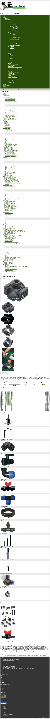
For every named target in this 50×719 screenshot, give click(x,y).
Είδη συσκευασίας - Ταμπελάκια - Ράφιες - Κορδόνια (13, 193)
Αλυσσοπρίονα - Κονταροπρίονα (10, 201)
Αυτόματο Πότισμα (18, 89)
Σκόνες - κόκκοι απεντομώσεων (10, 178)
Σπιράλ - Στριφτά (7, 126)
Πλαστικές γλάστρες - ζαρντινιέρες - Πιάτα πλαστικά (13, 235)
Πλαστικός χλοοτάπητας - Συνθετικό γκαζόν (11, 145)
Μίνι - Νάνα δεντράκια (8, 107)
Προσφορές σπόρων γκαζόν (9, 139)
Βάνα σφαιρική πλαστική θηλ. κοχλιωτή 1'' (6, 466)
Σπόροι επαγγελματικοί (8, 138)
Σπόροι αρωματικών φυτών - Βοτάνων (11, 137)
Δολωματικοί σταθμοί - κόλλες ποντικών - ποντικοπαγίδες (13, 183)
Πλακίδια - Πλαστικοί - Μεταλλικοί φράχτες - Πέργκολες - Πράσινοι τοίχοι (16, 266)
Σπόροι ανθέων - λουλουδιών (9, 136)
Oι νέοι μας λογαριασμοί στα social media (9, 661)
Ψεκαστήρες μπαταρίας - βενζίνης (10, 220)
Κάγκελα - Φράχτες (8, 256)
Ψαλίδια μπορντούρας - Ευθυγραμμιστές (11, 206)
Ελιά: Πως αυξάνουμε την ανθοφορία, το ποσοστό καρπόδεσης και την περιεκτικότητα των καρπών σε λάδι (18, 668)
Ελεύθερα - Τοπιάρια (8, 127)
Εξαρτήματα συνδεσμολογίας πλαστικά (11, 151)
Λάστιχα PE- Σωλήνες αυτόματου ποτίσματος (12, 150)
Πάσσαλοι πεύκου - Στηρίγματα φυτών (11, 258)
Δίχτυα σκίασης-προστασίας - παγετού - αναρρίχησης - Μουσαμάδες (15, 231)
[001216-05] (8, 359)
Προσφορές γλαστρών (8, 241)
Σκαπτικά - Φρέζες (8, 202)
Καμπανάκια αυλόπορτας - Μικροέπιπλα (11, 268)
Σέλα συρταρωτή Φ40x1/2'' (9, 394)
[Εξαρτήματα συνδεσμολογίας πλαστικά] (8, 627)
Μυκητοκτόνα (7, 158)
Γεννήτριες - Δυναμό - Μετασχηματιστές (11, 226)
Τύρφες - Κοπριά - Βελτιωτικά (9, 253)
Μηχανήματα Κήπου (6, 200)
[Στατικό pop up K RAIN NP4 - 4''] (8, 425)
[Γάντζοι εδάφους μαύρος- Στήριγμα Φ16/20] (8, 438)
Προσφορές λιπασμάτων (8, 175)
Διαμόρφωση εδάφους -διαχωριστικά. (10, 271)
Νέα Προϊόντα (5, 94)
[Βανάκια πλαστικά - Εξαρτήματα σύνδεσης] (8, 640)
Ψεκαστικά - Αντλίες (6, 212)
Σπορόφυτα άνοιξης (8, 129)
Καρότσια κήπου (7, 248)
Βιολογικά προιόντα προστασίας (10, 165)
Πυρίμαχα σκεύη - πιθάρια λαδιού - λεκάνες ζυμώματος (13, 198)
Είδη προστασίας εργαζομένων (7, 185)
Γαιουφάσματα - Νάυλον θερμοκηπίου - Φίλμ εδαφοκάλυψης (14, 230)
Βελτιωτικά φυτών (8, 174)
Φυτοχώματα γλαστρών (8, 252)
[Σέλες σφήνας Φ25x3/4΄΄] (8, 585)
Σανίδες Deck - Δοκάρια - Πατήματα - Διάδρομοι (12, 257)
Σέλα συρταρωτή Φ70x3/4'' (9, 404)
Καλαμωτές (7, 265)
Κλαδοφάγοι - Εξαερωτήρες (9, 207)
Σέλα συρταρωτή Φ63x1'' (9, 402)
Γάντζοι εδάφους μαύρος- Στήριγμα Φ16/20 (6, 439)
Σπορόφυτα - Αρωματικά (6, 128)
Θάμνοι (4, 96)
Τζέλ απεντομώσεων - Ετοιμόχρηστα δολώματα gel (12, 179)
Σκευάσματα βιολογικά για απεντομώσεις (11, 169)
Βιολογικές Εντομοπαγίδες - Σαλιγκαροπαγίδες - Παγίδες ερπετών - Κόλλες (16, 168)
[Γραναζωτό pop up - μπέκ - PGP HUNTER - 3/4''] (8, 558)
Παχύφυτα (6, 122)
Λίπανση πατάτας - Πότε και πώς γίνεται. (9, 666)
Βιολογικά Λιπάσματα (8, 163)
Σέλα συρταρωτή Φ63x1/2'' (9, 400)
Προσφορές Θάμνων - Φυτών (9, 102)
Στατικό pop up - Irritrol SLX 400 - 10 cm (6, 546)
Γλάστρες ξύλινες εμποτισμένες (10, 238)
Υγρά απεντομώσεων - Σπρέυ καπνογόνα (11, 177)
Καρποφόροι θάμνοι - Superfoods (10, 99)
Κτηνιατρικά (7, 184)
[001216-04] (8, 347)
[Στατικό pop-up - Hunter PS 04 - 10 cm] (8, 572)
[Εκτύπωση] (2, 278)
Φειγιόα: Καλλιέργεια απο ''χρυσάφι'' (8, 660)
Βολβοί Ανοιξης (7, 141)
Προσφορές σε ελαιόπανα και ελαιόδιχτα (11, 233)
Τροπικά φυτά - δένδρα (8, 108)
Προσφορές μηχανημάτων (9, 211)
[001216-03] (8, 336)
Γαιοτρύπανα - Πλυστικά (9, 209)
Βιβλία (4, 261)
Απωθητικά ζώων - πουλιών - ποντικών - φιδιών (12, 181)
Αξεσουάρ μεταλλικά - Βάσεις (9, 259)
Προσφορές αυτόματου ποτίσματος (10, 156)
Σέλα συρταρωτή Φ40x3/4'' (9, 395)
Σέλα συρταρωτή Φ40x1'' (9, 396)
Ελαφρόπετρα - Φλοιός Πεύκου (10, 272)
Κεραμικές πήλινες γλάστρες (9, 236)
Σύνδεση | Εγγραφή (5, 11)
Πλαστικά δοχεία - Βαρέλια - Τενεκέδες (11, 199)
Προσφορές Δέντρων (8, 109)
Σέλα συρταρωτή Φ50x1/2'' (9, 397)
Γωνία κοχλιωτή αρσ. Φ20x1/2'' (5, 479)
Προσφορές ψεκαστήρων (9, 223)
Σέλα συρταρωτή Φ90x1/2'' (9, 409)
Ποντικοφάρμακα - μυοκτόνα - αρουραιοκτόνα (12, 180)
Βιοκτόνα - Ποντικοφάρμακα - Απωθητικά (9, 176)
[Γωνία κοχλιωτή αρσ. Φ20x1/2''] (8, 478)
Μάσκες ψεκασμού (8, 187)
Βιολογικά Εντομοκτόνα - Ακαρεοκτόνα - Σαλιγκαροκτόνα (13, 164)
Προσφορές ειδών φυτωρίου (9, 195)
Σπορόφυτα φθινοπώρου (8, 130)
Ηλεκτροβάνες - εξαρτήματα (9, 148)
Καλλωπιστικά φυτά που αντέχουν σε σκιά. (9, 667)
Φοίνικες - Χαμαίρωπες (6, 117)
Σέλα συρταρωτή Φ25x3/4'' (9, 390)
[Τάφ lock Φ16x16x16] (8, 532)
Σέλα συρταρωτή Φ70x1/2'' (9, 403)
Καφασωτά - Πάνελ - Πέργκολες (10, 255)
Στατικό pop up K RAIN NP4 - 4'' (5, 426)
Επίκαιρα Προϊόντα (6, 95)
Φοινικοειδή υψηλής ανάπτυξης (10, 118)
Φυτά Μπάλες (7, 124)
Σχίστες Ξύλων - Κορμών (9, 210)
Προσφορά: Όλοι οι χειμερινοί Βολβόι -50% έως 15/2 (11, 659)
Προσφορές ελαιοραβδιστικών (9, 227)
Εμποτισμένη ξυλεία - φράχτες (7, 254)
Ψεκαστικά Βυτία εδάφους (9, 213)
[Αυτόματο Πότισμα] (8, 615)
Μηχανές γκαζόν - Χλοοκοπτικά (10, 203)
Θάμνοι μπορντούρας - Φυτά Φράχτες (10, 98)
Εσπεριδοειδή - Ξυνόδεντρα (9, 106)
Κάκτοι (6, 121)
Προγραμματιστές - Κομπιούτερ (10, 149)
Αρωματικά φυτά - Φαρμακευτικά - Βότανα (11, 113)
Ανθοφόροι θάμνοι (8, 97)
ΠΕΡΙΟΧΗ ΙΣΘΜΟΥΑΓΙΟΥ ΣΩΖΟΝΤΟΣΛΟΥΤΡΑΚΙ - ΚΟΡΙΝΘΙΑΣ (4, 687)
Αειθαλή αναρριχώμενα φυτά (9, 115)
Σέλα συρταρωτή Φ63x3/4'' (9, 401)
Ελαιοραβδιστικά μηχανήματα (9, 225)
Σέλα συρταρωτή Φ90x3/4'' (9, 410)
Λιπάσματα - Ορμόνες (6, 170)
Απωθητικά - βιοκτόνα (8, 182)
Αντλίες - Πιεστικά (8, 214)
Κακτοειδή (4, 120)
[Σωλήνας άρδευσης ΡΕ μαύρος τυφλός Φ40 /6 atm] (8, 518)
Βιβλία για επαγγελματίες (9, 263)
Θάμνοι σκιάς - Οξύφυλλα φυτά (10, 100)
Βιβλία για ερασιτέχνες (8, 262)
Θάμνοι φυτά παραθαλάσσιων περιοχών (11, 101)
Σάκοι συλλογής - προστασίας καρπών (10, 232)
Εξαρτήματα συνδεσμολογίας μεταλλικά (11, 155)
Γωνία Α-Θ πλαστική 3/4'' (4, 452)
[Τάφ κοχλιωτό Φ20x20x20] (8, 505)
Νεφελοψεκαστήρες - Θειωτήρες (10, 215)
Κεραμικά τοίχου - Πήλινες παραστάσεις (11, 269)
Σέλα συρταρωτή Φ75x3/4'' (9, 407)
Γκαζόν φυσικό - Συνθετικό (7, 143)
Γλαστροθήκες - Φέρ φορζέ (9, 240)
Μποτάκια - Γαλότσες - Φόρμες (10, 186)
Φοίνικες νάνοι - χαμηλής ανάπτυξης (10, 119)
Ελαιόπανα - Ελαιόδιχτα (8, 229)
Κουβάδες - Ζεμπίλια (8, 194)
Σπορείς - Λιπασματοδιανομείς (9, 250)
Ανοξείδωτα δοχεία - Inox (9, 197)
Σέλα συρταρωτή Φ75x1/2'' (9, 406)
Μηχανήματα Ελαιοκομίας (7, 224)
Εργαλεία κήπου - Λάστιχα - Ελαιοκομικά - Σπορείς (10, 242)
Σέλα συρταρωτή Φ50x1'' (9, 399)
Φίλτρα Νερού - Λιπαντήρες (9, 152)
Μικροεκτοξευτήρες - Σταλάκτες (10, 154)
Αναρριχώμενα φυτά (6, 114)
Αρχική (1, 89)
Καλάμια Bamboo (8, 267)
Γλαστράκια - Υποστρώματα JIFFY (10, 192)
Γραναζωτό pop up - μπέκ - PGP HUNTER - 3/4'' (7, 559)
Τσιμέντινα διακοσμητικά (9, 270)
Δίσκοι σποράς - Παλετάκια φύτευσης (10, 191)
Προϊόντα (4, 89)
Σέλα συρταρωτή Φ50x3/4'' (9, 398)
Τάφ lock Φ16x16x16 (3, 533)
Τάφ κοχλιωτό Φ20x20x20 (4, 506)
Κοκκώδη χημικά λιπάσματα (9, 171)
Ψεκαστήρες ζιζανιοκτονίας (9, 221)
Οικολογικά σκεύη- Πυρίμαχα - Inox (8, 196)
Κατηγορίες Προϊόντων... (10, 89)
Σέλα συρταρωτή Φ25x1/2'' (9, 391)
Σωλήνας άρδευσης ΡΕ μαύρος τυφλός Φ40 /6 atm (7, 519)
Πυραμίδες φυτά (7, 125)
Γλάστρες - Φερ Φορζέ (6, 234)
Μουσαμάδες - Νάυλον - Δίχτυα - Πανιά (9, 228)
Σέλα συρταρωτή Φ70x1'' (9, 405)
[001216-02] (8, 324)
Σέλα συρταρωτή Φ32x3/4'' (9, 393)
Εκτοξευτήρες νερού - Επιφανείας (10, 153)
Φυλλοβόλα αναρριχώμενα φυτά (10, 116)
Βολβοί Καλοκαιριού (8, 142)
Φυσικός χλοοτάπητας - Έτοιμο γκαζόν (11, 144)
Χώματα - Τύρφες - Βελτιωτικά (7, 251)
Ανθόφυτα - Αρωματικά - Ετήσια (7, 110)
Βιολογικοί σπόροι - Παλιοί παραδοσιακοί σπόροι (12, 135)
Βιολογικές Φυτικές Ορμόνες (9, 167)
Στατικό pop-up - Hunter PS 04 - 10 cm (6, 573)
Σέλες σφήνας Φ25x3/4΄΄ (4, 586)
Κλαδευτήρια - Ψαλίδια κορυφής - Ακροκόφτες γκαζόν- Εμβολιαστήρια (15, 243)
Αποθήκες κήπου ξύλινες (9, 260)
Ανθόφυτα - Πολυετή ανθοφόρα (10, 111)
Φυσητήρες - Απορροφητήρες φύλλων (11, 208)
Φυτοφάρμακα (5, 157)
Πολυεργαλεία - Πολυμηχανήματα (10, 205)
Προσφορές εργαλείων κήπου (9, 249)
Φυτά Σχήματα (5, 123)
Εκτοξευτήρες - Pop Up (8, 147)
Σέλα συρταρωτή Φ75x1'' (9, 408)
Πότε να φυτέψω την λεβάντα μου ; (8, 665)
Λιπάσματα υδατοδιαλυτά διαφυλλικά (10, 172)
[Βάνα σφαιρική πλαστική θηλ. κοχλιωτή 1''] (8, 465)
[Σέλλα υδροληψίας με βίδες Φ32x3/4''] (8, 599)
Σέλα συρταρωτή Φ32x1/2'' (9, 392)
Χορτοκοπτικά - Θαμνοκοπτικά (10, 204)
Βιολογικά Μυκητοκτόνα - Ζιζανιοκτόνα (11, 166)
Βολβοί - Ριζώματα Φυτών (7, 140)
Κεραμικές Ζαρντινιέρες (8, 239)
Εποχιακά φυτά (7, 112)
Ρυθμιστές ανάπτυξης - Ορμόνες (10, 173)
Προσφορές (4, 93)
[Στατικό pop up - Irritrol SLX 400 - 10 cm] (8, 545)
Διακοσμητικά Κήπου (6, 264)
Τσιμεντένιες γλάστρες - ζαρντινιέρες (10, 237)
